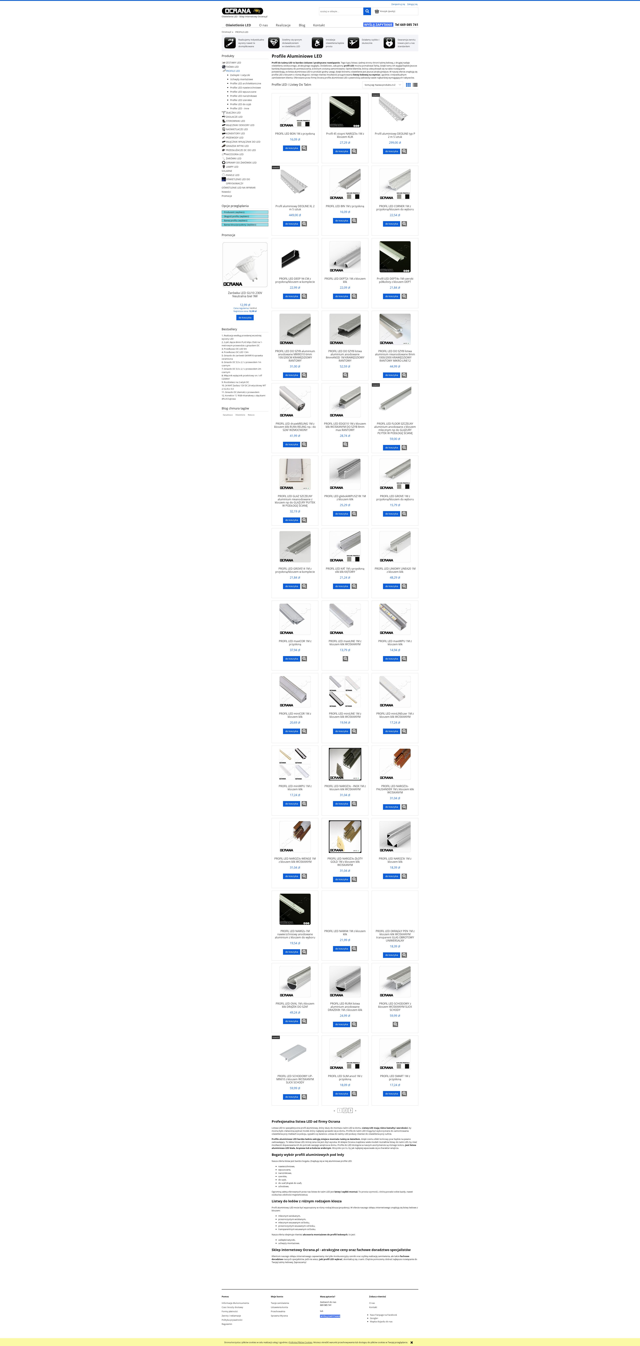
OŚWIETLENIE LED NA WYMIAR (239, 187)
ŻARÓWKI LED (233, 158)
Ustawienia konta (279, 1307)
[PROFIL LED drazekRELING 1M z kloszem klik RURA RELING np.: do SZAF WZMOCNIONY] (295, 403)
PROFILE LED (233, 70)
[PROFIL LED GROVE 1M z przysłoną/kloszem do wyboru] (395, 476)
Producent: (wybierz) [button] (234, 212)
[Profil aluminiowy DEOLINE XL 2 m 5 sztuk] (295, 186)
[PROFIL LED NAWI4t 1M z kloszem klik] (345, 911)
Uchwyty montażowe (241, 79)
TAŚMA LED (232, 66)
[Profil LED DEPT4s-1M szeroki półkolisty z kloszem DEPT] (395, 258)
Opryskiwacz (228, 415)
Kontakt (373, 1307)
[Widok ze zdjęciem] (408, 85)
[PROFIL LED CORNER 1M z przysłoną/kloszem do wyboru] (395, 186)
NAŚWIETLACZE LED (237, 129)
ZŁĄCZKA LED (233, 112)
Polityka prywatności (232, 1319)
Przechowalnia (278, 1311)
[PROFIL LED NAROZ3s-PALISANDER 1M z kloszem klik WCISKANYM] (395, 766)
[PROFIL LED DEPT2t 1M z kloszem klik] (345, 258)
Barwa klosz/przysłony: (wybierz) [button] (240, 224)
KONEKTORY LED (235, 133)
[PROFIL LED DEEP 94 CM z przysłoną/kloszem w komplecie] (295, 258)
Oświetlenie (240, 415)
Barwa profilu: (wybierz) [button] (235, 220)
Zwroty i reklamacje (231, 1315)
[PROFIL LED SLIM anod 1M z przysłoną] (345, 1056)
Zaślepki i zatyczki (240, 75)
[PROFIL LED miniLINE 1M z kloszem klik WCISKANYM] (345, 693)
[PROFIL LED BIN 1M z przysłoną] (345, 186)
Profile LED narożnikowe (243, 95)
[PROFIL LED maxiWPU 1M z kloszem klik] (395, 621)
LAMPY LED (232, 166)
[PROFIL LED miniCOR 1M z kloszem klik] (295, 693)
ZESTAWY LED (233, 62)
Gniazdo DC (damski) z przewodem (242, 392)
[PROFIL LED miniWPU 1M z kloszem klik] (295, 766)
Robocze (251, 415)
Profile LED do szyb (240, 104)
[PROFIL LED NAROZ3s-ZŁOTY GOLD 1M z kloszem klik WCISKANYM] (345, 838)
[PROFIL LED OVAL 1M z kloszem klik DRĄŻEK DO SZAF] (295, 983)
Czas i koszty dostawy (232, 1307)
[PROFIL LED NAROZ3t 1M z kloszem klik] (395, 838)
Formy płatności (230, 1311)
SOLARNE (227, 170)
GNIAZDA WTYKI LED (237, 145)
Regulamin (227, 1324)
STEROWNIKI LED (235, 120)
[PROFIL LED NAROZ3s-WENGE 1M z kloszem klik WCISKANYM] (295, 838)
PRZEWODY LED (234, 137)
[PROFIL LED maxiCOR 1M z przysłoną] (295, 621)
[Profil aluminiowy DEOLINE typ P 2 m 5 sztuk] (395, 113)
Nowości (226, 191)
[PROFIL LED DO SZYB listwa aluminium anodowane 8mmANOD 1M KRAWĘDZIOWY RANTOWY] (345, 331)
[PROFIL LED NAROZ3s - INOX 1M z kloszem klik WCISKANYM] (345, 766)
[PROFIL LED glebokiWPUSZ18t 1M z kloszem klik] (345, 476)
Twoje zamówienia (280, 1303)
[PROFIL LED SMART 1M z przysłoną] (395, 1056)
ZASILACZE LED (234, 116)
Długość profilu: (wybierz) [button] (236, 216)
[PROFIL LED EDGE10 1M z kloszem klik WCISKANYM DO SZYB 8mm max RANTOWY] (345, 403)
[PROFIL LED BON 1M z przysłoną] (295, 113)
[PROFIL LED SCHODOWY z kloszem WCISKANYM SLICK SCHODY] (395, 983)
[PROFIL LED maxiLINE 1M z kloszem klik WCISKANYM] (345, 621)
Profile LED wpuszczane (243, 91)
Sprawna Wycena (279, 1315)
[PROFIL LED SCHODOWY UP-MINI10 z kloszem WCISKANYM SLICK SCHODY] (295, 1056)
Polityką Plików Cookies (300, 1342)
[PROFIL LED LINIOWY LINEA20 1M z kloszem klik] (395, 548)
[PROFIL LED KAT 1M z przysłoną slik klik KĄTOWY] (345, 548)
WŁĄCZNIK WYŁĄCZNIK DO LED (243, 141)
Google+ (374, 1318)
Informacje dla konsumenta (235, 1303)
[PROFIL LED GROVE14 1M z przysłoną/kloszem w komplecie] (295, 548)
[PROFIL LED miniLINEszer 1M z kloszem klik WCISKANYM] (395, 693)
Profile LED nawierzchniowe (245, 87)
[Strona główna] (242, 10)
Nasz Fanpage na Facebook (383, 1314)
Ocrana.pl (226, 31)
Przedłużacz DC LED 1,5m (236, 352)
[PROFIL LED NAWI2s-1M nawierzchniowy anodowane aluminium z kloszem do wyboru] (295, 911)
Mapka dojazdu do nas (381, 1321)
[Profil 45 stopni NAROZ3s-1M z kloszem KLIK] (345, 113)
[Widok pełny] (415, 85)
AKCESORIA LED (235, 154)
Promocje (227, 195)
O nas (372, 1303)
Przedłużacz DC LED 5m (235, 348)
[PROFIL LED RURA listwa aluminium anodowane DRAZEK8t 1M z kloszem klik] (345, 983)
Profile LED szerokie (241, 100)
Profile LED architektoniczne (245, 83)
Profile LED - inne (239, 108)
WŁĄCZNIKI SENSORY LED (240, 125)
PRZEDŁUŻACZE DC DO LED (241, 150)
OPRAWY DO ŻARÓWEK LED (241, 162)
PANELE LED (232, 175)
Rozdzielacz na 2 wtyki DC (236, 382)
